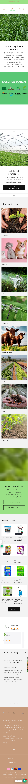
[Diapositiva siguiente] (17, 131)
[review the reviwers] (22, 638)
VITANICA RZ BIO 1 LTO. (18, 537)
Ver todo (14, 609)
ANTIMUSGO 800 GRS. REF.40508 (18, 580)
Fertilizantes (5, 235)
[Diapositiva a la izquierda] (10, 703)
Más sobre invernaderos (14, 187)
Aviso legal (22, 777)
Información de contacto (11, 777)
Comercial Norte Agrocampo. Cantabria (16, 772)
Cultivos (3, 440)
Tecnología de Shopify (7, 774)
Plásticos (4, 382)
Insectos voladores (6, 323)
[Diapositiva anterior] (10, 131)
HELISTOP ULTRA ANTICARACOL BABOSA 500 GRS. (19, 559)
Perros (3, 264)
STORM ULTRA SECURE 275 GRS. (6, 538)
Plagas (3, 411)
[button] (4, 9)
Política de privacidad (20, 774)
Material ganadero (6, 352)
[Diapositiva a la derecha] (17, 703)
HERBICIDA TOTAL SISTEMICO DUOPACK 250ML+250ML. (7, 600)
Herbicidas (4, 294)
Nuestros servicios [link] (14, 502)
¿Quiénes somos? (14, 508)
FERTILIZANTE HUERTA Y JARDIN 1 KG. (6, 558)
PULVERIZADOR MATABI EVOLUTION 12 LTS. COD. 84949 (19, 600)
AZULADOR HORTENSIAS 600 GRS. (7, 580)
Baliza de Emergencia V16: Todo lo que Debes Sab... (13, 661)
